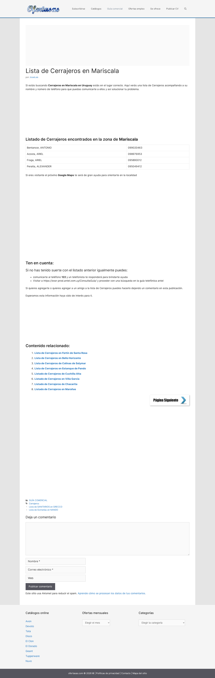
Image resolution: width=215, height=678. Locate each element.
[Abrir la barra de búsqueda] (185, 8)
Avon (28, 621)
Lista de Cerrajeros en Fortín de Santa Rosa (61, 353)
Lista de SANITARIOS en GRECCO (45, 506)
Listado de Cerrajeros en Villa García (57, 378)
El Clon (30, 641)
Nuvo (29, 661)
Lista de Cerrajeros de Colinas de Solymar (60, 363)
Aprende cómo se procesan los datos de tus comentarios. (112, 593)
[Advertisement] (107, 45)
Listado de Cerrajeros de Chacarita (56, 384)
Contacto (126, 673)
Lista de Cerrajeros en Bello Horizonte (58, 358)
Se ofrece (155, 8)
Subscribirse (78, 8)
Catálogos (96, 8)
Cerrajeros (34, 503)
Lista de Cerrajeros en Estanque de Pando (60, 368)
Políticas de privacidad (107, 673)
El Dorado (31, 646)
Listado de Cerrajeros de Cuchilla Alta (58, 373)
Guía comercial (115, 8)
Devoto (30, 626)
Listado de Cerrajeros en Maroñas (55, 389)
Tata (28, 631)
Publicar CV (172, 8)
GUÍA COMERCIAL (38, 500)
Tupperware (33, 656)
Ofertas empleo (136, 8)
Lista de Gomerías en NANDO (43, 510)
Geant (29, 651)
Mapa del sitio (140, 673)
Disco (29, 636)
